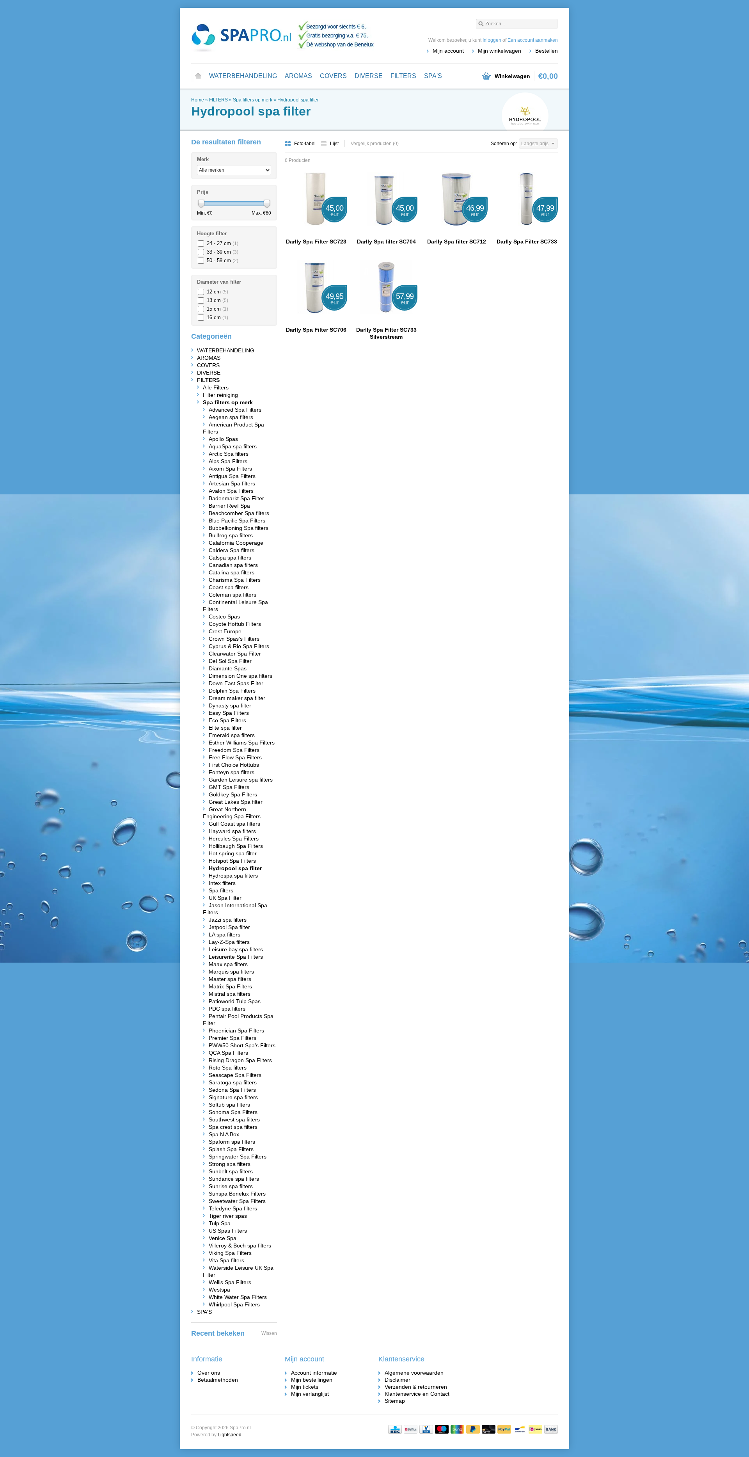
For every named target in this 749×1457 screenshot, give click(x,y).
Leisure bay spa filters (236, 949)
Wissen (269, 1333)
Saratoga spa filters (233, 1082)
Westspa (219, 1289)
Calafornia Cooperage (236, 543)
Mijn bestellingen (311, 1380)
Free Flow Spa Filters (235, 757)
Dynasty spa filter (230, 705)
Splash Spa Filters (231, 1149)
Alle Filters (216, 387)
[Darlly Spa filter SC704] (386, 230)
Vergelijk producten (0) (375, 143)
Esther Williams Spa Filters (242, 742)
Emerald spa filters (232, 735)
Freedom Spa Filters (234, 750)
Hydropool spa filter (298, 100)
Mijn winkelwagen (499, 51)
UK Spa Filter (225, 898)
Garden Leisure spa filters (241, 779)
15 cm (217, 309)
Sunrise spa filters (231, 1186)
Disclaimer (397, 1380)
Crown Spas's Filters (234, 639)
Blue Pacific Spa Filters (237, 520)
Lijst (334, 143)
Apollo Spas (223, 439)
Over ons (208, 1373)
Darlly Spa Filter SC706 (316, 330)
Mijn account (448, 51)
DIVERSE (369, 76)
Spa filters (221, 890)
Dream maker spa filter (237, 698)
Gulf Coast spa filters (234, 824)
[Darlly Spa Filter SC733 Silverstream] (386, 318)
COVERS (333, 76)
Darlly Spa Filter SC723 (316, 241)
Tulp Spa (220, 1223)
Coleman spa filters (232, 595)
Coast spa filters (228, 587)
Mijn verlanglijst (310, 1394)
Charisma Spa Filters (235, 580)
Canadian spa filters (233, 565)
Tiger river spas (228, 1216)
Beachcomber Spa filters (239, 513)
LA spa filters (224, 934)
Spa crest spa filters (233, 1127)
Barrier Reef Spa (229, 506)
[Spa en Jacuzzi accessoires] (282, 35)
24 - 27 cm (222, 243)
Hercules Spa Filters (234, 838)
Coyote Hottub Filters (235, 624)
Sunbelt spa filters (231, 1171)
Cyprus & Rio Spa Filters (239, 646)
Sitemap (395, 1401)
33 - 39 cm (222, 252)
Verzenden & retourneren (416, 1387)
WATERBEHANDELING (243, 76)
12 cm (217, 292)
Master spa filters (230, 979)
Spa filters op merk (252, 100)
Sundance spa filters (234, 1179)
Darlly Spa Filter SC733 (527, 241)
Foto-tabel (305, 143)
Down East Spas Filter (236, 683)
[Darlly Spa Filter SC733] (526, 230)
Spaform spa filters (232, 1142)
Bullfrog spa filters (231, 535)
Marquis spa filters (231, 971)
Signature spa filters (233, 1097)
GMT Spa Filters (229, 787)
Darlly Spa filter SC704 (386, 241)
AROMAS (298, 76)
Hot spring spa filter (233, 853)
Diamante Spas (228, 668)
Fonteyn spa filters (231, 772)
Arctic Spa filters (228, 454)
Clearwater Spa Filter (235, 653)
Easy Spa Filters (229, 713)
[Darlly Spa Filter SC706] (316, 318)
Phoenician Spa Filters (236, 1030)
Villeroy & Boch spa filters (240, 1245)
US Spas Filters (228, 1231)
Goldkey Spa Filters (233, 794)
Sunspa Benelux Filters (237, 1193)
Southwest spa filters (234, 1119)
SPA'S (433, 76)
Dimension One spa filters (240, 676)
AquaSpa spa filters (233, 446)
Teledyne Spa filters (233, 1208)
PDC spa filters (227, 1009)
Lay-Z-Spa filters (229, 942)
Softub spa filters (229, 1105)
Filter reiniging (220, 395)
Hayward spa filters (232, 831)
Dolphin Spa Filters (232, 691)
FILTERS (403, 76)
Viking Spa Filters (230, 1253)
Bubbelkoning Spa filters (238, 528)
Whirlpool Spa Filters (234, 1304)
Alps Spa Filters (228, 461)
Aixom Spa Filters (230, 469)
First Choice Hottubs (234, 765)
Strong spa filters (229, 1164)
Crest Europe (225, 631)
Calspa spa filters (230, 557)
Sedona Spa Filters (232, 1090)
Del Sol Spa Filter (230, 661)
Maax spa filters (228, 964)
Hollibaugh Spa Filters (236, 846)
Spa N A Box (224, 1134)
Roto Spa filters (228, 1067)
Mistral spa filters (229, 994)
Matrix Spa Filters (230, 986)
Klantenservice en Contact (417, 1394)
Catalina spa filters (231, 572)
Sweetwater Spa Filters (237, 1201)
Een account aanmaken (533, 40)
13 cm (217, 300)
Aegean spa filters (231, 417)
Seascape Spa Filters (235, 1075)
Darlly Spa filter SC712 (456, 241)
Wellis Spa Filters (230, 1282)
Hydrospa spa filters (233, 875)
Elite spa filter (225, 728)
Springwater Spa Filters (237, 1156)
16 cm (217, 317)
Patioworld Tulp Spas (235, 1001)
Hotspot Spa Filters (232, 861)
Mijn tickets (304, 1387)
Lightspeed (229, 1434)
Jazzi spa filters (228, 920)
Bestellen (546, 51)
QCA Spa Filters (228, 1053)
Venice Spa (222, 1238)
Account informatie (314, 1373)
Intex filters (222, 883)
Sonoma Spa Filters (233, 1112)
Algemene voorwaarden (414, 1373)
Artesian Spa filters (232, 483)
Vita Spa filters (226, 1260)
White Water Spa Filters (238, 1297)
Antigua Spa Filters (232, 476)
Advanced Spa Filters (235, 410)
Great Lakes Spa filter (236, 802)
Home (198, 76)
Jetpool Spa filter (229, 927)
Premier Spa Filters (232, 1038)
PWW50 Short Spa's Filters (242, 1045)
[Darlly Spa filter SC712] (456, 230)
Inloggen (492, 40)
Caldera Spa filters (231, 550)
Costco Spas (224, 616)
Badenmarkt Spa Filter (236, 498)
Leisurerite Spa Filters (236, 957)
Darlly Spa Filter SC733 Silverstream (386, 333)
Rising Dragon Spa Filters (240, 1060)
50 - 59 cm (222, 260)
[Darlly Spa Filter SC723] (316, 230)
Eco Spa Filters (227, 720)
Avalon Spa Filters (231, 491)
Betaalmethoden (217, 1380)
